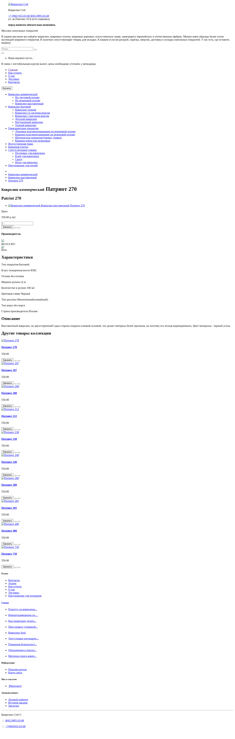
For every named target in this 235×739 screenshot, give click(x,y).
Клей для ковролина (27, 156)
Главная (13, 69)
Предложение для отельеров (24, 595)
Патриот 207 (9, 370)
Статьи (5, 602)
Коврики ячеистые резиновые (32, 140)
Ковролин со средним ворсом (32, 112)
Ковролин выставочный (29, 103)
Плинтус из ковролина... (22, 609)
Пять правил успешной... (23, 626)
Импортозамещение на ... (23, 615)
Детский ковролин (26, 119)
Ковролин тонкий (25, 109)
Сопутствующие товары (22, 150)
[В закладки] (15, 227)
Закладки (13, 705)
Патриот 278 (9, 347)
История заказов (18, 702)
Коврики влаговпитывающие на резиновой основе (45, 134)
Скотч (18, 159)
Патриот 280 (9, 484)
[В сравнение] (19, 227)
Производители (17, 669)
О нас (11, 75)
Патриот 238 (9, 438)
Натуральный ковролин (29, 122)
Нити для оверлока (26, 162)
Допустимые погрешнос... (23, 638)
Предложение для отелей (23, 165)
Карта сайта (15, 672)
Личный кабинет (18, 699)
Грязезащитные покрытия (23, 128)
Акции (12, 583)
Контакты (14, 82)
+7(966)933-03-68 (15, 726)
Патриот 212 (9, 416)
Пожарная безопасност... (22, 644)
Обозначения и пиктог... (22, 650)
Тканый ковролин (25, 125)
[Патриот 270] (46, 205)
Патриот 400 (9, 530)
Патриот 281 (9, 507)
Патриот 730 (9, 553)
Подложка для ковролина (30, 153)
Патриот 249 (9, 462)
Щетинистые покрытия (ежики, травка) (38, 137)
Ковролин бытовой (19, 106)
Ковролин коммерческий (23, 94)
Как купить (15, 72)
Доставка (13, 79)
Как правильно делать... (22, 621)
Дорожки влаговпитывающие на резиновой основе (45, 131)
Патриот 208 (9, 393)
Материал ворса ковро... (22, 656)
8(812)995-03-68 (14, 720)
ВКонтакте (15, 686)
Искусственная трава (20, 143)
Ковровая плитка (18, 146)
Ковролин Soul (17, 632)
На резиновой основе (27, 100)
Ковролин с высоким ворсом (32, 115)
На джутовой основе (27, 97)
